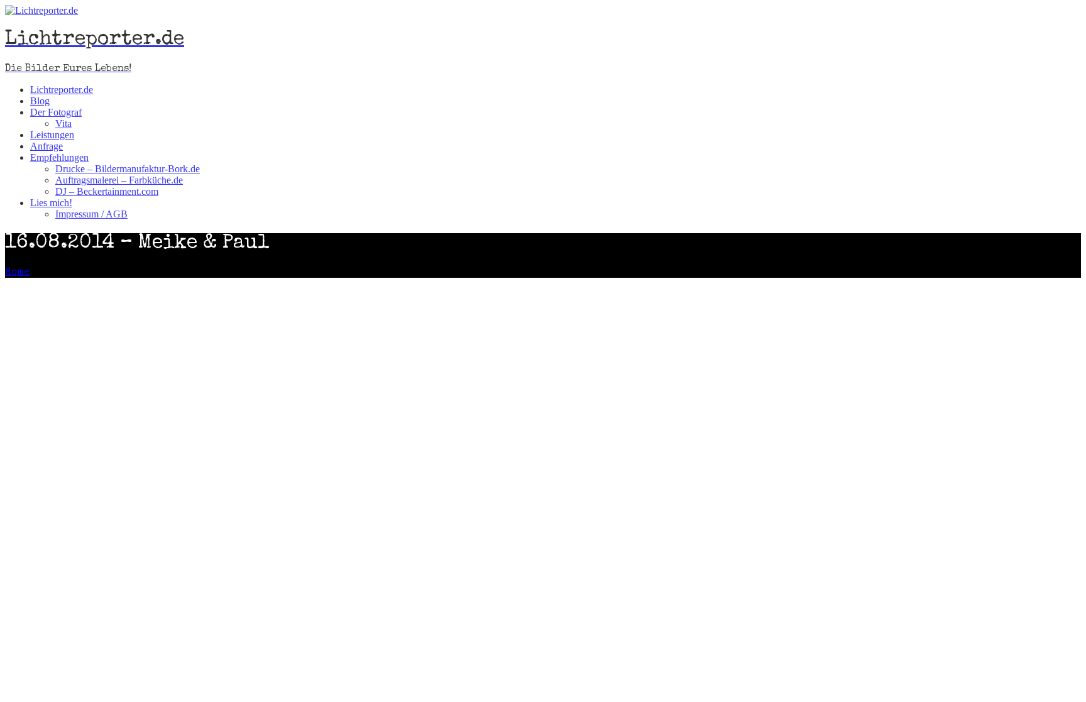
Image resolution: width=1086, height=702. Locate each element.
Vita (63, 123)
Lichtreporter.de (61, 89)
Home (17, 273)
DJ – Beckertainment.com (106, 191)
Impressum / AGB (91, 214)
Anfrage (46, 146)
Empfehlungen (59, 157)
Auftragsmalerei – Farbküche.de (119, 180)
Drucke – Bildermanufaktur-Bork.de (127, 168)
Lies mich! (51, 202)
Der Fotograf (56, 112)
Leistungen (52, 134)
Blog (40, 101)
